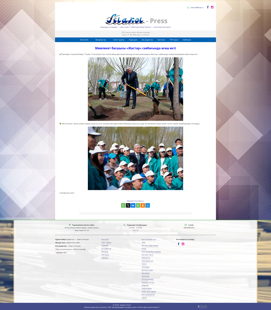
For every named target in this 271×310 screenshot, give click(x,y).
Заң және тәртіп (147, 255)
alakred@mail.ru (197, 7)
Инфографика (147, 288)
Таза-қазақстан (147, 261)
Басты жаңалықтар (149, 239)
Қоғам (144, 249)
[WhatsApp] (123, 205)
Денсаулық (145, 273)
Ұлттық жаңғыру (147, 279)
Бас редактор (147, 40)
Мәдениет (145, 285)
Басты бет (84, 40)
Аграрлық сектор (148, 282)
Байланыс (187, 40)
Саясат (144, 264)
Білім (143, 242)
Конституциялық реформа (151, 252)
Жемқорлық (146, 258)
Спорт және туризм (149, 292)
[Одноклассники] (143, 205)
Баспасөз (161, 40)
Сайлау (144, 298)
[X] (128, 205)
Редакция (133, 40)
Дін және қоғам (147, 270)
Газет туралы (118, 40)
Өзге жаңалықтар (148, 295)
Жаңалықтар (100, 40)
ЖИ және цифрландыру (150, 246)
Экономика (146, 267)
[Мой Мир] (147, 205)
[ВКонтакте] (133, 205)
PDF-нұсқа (174, 40)
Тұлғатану (145, 276)
